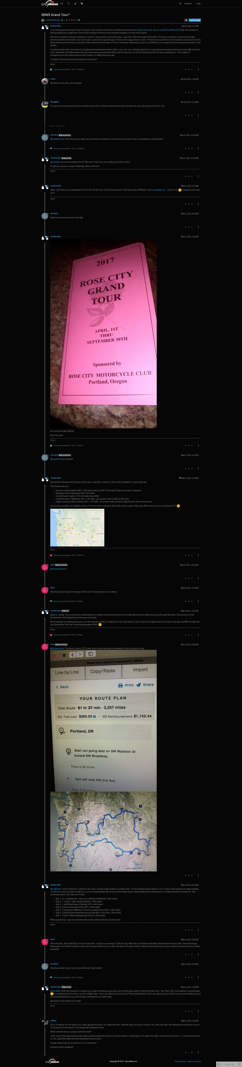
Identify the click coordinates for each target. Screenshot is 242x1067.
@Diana (66, 611)
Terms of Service (194, 1061)
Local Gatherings (52, 20)
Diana (52, 565)
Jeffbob (53, 1021)
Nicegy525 (54, 102)
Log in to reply (194, 20)
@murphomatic (65, 135)
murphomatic (55, 26)
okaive (53, 79)
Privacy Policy (180, 1061)
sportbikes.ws (159, 190)
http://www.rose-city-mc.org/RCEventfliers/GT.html (160, 30)
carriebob (54, 135)
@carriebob (67, 158)
